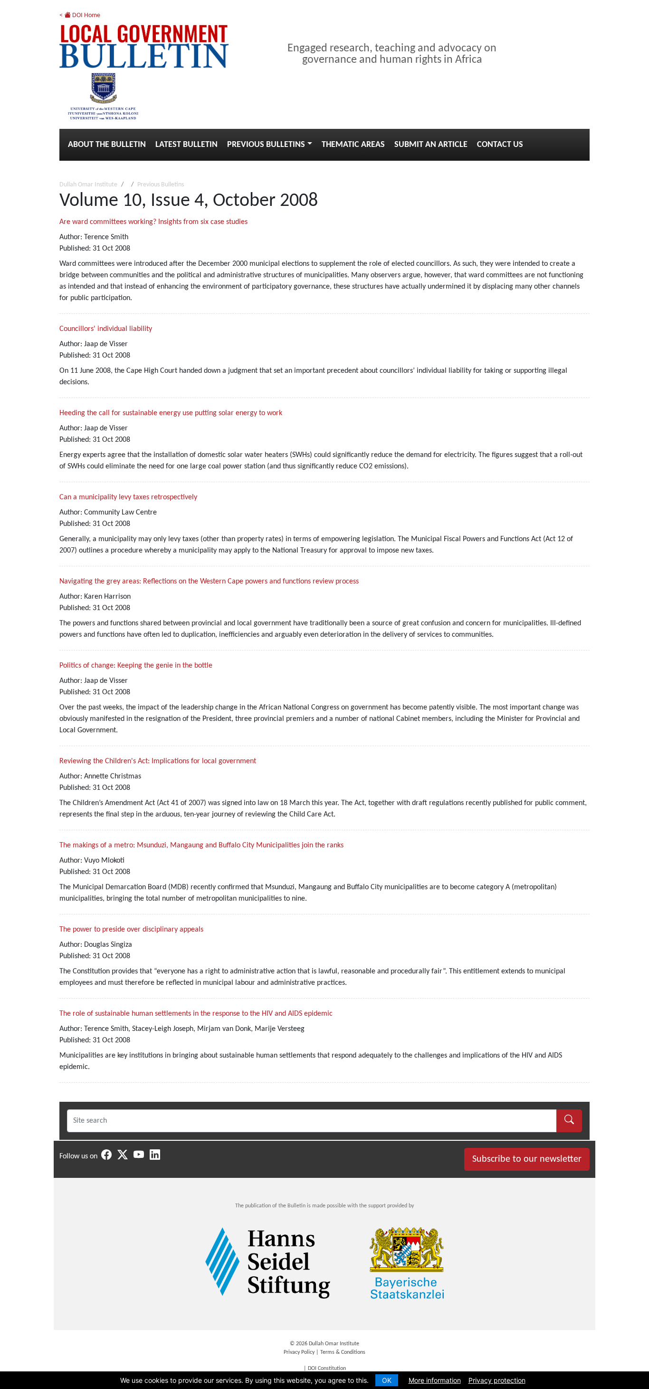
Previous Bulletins (266, 144)
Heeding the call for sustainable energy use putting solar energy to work (170, 413)
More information (435, 1380)
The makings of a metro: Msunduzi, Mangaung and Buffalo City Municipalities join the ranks (201, 845)
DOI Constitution (327, 1368)
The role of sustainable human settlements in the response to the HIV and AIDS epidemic (196, 1014)
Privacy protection (496, 1380)
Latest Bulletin (186, 144)
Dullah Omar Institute (88, 184)
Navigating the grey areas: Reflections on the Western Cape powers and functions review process (209, 581)
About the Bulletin (107, 144)
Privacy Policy (299, 1352)
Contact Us (500, 144)
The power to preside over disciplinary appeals (131, 929)
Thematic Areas (353, 144)
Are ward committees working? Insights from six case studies (153, 222)
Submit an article (431, 144)
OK (386, 1380)
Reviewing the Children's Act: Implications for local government (157, 761)
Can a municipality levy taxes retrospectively (128, 497)
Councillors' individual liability (105, 329)
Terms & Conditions (342, 1352)
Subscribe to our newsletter (527, 1159)
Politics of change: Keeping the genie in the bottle (135, 666)
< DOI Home (79, 15)
